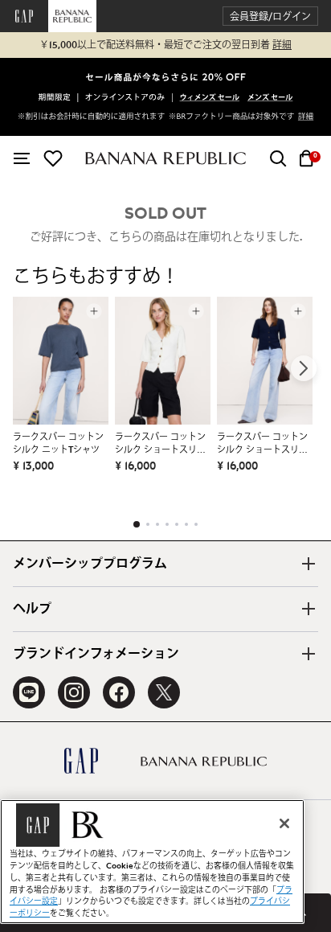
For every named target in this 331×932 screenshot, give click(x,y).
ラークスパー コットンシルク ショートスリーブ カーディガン (160, 445)
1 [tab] (136, 524)
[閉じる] (284, 823)
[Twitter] (164, 692)
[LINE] (29, 692)
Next (304, 368)
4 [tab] (167, 524)
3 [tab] (157, 524)
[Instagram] (74, 692)
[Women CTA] (209, 99)
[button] (270, 16)
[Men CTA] (270, 99)
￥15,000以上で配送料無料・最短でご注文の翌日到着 (165, 45)
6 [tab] (186, 524)
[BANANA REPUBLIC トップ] (165, 158)
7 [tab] (196, 524)
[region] (152, 861)
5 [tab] (176, 524)
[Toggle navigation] (21, 158)
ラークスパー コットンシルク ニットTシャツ (58, 443)
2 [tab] (147, 524)
